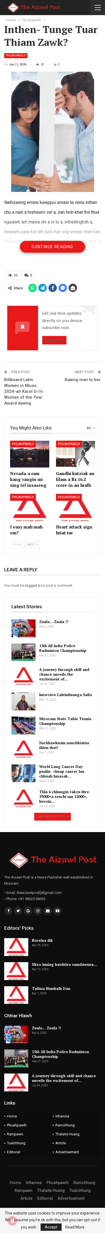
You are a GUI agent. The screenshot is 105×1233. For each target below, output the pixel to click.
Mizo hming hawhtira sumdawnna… (64, 964)
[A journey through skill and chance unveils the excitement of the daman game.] (23, 676)
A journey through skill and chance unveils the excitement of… (64, 674)
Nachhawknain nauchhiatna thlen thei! (64, 745)
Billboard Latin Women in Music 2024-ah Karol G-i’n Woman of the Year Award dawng (23, 391)
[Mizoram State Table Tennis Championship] (23, 725)
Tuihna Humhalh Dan (51, 988)
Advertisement (67, 1152)
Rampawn (15, 1134)
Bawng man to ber (83, 379)
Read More (75, 1227)
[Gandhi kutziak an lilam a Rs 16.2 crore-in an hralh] (75, 454)
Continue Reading (52, 247)
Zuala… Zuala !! (53, 621)
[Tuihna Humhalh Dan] (16, 995)
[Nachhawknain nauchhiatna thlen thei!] (23, 749)
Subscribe (54, 340)
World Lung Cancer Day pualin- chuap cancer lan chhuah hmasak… (61, 771)
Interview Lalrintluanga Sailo (65, 694)
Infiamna (62, 1116)
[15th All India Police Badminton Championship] (23, 652)
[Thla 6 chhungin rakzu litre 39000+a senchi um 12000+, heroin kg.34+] (23, 798)
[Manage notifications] (12, 1220)
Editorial (13, 1152)
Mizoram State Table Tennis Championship (65, 721)
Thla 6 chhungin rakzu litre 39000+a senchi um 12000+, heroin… (64, 796)
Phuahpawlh (16, 55)
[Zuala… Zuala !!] (23, 628)
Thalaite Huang (67, 1134)
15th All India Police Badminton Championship (62, 648)
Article (60, 1143)
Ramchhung (65, 1125)
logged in (33, 585)
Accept (51, 1227)
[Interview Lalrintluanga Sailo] (23, 701)
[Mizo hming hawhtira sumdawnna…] (16, 971)
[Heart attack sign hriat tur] (75, 507)
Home (12, 1116)
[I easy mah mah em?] (29, 507)
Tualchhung (16, 1143)
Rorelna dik (42, 940)
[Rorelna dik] (16, 947)
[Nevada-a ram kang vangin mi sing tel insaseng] (29, 454)
